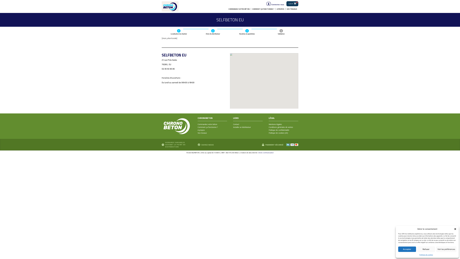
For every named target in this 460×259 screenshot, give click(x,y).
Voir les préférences (446, 249)
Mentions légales (275, 124)
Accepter (407, 249)
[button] (455, 229)
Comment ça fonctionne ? (263, 9)
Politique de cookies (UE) (278, 133)
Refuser (426, 249)
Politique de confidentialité (279, 130)
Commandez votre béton (239, 9)
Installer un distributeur (242, 127)
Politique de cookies (426, 255)
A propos (280, 9)
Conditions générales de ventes (281, 127)
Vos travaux (292, 9)
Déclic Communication (266, 153)
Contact (236, 124)
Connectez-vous (277, 5)
